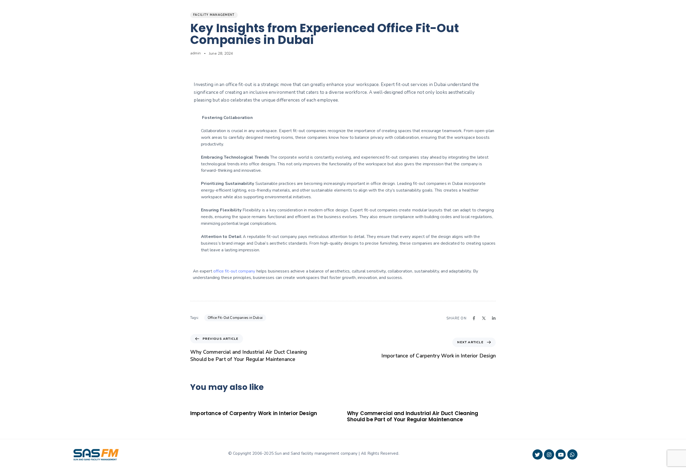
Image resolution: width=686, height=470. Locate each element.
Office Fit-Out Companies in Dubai (235, 317)
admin (195, 53)
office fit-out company (234, 271)
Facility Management (214, 15)
